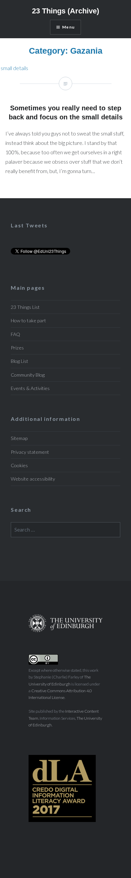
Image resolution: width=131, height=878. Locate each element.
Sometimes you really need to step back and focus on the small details (14, 68)
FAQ (15, 334)
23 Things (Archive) (65, 11)
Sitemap (19, 438)
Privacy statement (30, 452)
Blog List (19, 361)
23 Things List (25, 307)
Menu (68, 27)
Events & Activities (30, 388)
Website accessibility (33, 479)
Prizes (17, 347)
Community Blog (28, 375)
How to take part (28, 320)
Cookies (19, 465)
